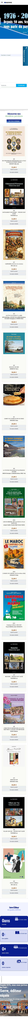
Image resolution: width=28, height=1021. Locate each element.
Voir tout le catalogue (14, 121)
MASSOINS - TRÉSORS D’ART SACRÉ (14, 676)
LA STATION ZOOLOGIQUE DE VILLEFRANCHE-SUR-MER (14, 471)
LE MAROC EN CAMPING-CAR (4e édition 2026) (14, 573)
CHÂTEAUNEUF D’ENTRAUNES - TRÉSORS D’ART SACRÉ (14, 213)
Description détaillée (14, 172)
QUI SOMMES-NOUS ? (4, 1002)
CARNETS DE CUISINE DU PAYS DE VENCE (14, 418)
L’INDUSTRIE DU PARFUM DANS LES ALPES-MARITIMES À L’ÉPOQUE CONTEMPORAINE (14, 728)
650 (14, 468)
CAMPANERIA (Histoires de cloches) (14, 264)
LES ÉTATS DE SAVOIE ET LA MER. (14, 315)
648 (14, 726)
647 (14, 778)
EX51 (14, 623)
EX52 (14, 571)
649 (14, 675)
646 (14, 829)
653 (14, 365)
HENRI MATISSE (14, 779)
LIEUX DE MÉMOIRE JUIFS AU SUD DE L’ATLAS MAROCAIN (14, 522)
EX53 (14, 520)
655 (14, 159)
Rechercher (22, 85)
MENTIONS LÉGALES (23, 1005)
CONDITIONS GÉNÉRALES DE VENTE (17, 1002)
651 (14, 417)
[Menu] (2, 2)
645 (14, 881)
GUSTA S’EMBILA (14, 883)
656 (14, 210)
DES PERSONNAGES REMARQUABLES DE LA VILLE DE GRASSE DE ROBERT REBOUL (14, 161)
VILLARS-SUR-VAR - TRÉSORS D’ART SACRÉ (14, 831)
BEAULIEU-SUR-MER (14, 367)
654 (14, 313)
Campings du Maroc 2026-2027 (14, 625)
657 (14, 262)
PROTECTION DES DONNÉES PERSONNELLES (9, 1005)
